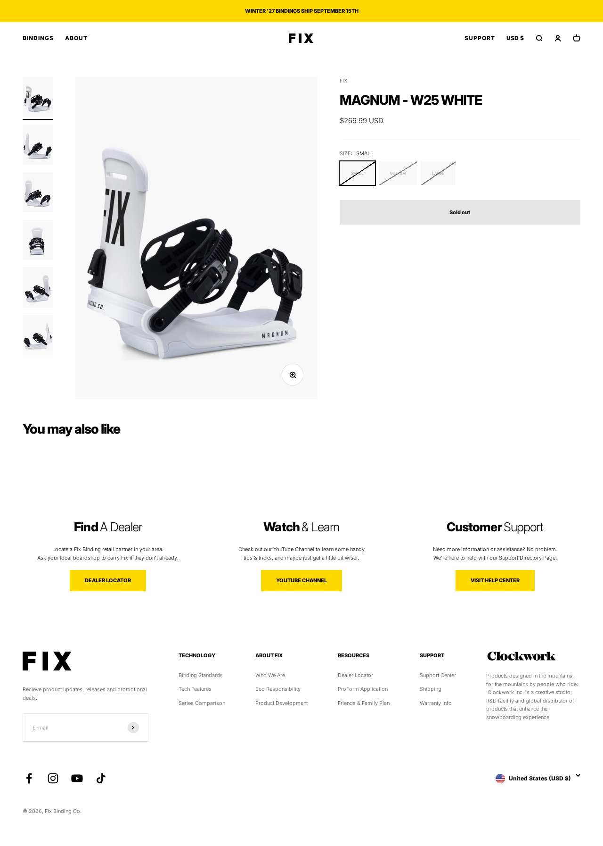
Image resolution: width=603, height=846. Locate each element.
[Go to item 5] (38, 289)
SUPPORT (479, 38)
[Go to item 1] (38, 98)
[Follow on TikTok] (101, 778)
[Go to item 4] (38, 241)
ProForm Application (363, 689)
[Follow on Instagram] (53, 778)
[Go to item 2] (38, 146)
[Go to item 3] (38, 193)
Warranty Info (436, 703)
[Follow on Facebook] (29, 778)
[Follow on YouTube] (77, 778)
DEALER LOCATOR (108, 580)
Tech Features (195, 689)
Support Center (438, 675)
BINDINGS (38, 38)
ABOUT (76, 38)
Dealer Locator (355, 675)
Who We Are (270, 675)
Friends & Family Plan (364, 703)
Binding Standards (201, 675)
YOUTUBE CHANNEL (301, 580)
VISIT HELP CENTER (495, 580)
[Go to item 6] (38, 336)
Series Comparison (202, 703)
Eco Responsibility (278, 689)
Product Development (281, 703)
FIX (343, 80)
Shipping (430, 689)
